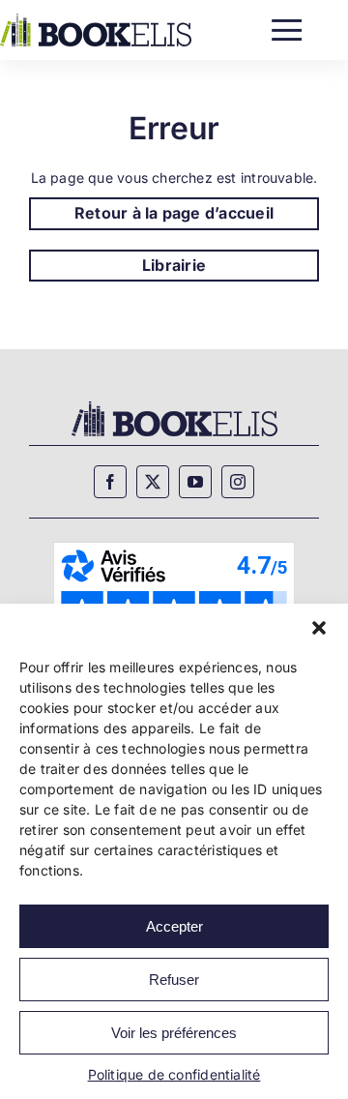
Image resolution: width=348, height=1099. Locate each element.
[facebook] (110, 481)
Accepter (174, 926)
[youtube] (195, 481)
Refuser (174, 979)
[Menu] (287, 25)
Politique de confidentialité (174, 1074)
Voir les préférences (174, 1033)
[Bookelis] (95, 20)
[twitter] (152, 481)
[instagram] (237, 481)
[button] (319, 628)
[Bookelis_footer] (174, 404)
